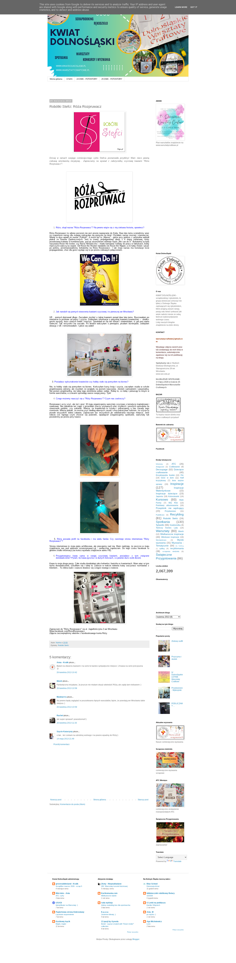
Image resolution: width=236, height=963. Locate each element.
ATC (174, 464)
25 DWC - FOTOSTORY (111, 79)
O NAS (69, 79)
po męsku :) (151, 914)
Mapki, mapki (61, 924)
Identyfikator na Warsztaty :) (67, 905)
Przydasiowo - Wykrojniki (177, 689)
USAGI (59, 903)
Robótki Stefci (63, 645)
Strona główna (56, 79)
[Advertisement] (99, 772)
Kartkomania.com (109, 893)
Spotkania (163, 521)
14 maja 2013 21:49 (65, 739)
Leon (148, 924)
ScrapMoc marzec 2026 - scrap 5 (69, 886)
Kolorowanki (173, 496)
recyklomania (177, 548)
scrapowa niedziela (170, 551)
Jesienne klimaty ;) (108, 914)
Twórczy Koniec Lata (167, 528)
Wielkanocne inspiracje (172, 534)
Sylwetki (160, 525)
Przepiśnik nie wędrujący (170, 508)
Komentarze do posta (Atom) (72, 804)
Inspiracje (177, 484)
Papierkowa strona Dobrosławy (70, 912)
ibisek (59, 681)
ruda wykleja (107, 903)
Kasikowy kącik (63, 921)
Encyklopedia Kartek (165, 475)
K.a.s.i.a (104, 912)
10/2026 (150, 896)
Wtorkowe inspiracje (170, 537)
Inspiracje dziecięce (166, 493)
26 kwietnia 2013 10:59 (67, 707)
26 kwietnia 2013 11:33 (67, 723)
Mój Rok (173, 503)
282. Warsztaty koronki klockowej (114, 886)
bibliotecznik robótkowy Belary (161, 893)
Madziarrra (62, 697)
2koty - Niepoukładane (111, 884)
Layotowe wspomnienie (65, 914)
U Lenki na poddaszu (156, 903)
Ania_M (150, 912)
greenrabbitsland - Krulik (67, 884)
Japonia (159, 496)
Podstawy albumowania (167, 505)
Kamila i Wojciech (153, 905)
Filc (182, 475)
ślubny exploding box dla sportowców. (116, 905)
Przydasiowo (170, 511)
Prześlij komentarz (61, 744)
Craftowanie (174, 467)
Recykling (177, 514)
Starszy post (143, 800)
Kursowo (162, 499)
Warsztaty (163, 531)
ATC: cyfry (60, 896)
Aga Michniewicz (154, 921)
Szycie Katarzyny (65, 731)
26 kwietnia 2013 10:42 (67, 672)
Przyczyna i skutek (176, 658)
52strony (159, 464)
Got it (193, 7)
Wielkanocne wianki (108, 896)
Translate (177, 861)
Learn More (181, 7)
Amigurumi (160, 467)
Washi (181, 531)
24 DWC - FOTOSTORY (87, 79)
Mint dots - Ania (63, 893)
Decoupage (162, 469)
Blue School (152, 884)
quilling (162, 548)
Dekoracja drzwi (153, 886)
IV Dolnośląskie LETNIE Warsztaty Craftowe (177, 677)
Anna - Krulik (63, 662)
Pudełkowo (160, 515)
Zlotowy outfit (177, 641)
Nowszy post (55, 800)
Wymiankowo (161, 540)
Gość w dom (167, 478)
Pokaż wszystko (132, 932)
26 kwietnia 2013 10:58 (67, 688)
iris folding (179, 546)
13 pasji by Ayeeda (109, 921)
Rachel (60, 715)
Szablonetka (175, 525)
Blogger (135, 939)
